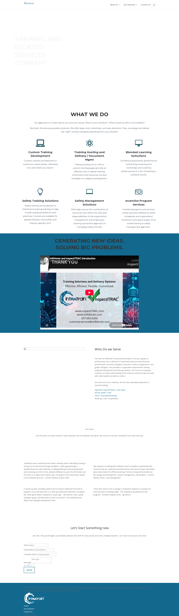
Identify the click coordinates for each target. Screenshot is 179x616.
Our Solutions (129, 5)
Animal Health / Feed (103, 393)
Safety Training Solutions (40, 200)
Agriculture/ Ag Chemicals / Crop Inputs (110, 390)
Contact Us (145, 5)
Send (29, 570)
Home (26, 606)
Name (26, 545)
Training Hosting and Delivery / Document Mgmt (89, 156)
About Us (114, 5)
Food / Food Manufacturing (106, 395)
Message (27, 562)
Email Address (29, 550)
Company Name (30, 554)
